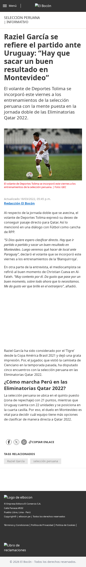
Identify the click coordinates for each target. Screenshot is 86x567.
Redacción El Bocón (19, 203)
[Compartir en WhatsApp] (24, 442)
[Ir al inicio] (43, 5)
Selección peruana (22, 17)
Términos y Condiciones (16, 524)
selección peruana (45, 461)
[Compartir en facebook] (9, 442)
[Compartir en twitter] (16, 442)
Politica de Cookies (65, 524)
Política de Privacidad (42, 524)
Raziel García (16, 461)
